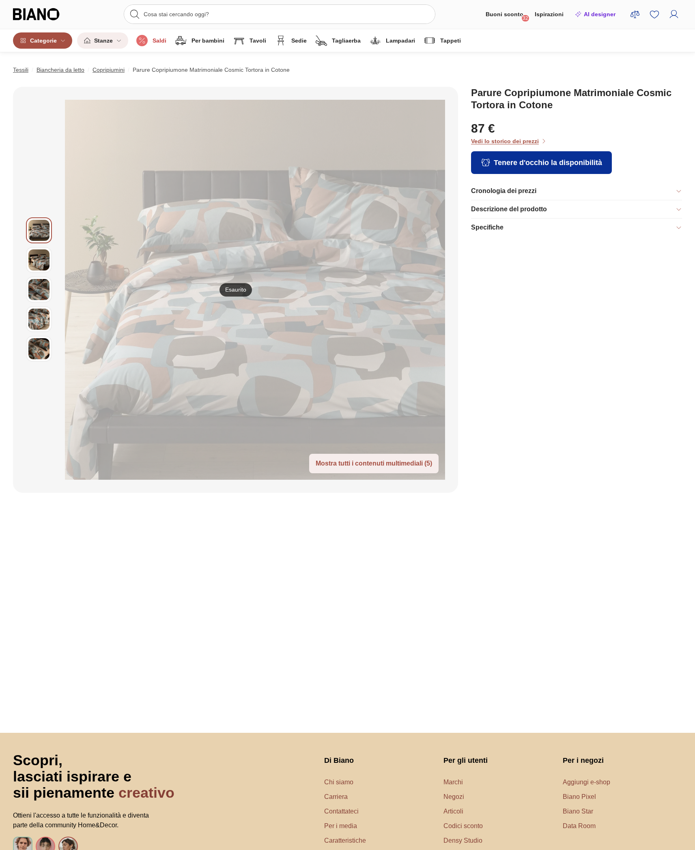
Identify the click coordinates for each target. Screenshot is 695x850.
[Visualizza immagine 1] (39, 230)
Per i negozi (583, 760)
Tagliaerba (346, 40)
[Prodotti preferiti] (654, 14)
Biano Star (578, 811)
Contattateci (341, 811)
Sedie (299, 40)
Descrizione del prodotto (509, 209)
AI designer (599, 14)
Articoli (453, 811)
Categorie (43, 40)
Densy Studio (462, 840)
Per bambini (208, 40)
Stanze (103, 40)
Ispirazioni (549, 14)
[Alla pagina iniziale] (45, 14)
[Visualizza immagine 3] (39, 290)
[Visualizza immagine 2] (39, 260)
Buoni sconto (507, 16)
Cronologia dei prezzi (503, 190)
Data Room (579, 825)
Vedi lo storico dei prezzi (505, 141)
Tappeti (450, 40)
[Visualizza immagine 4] (39, 319)
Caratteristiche (345, 840)
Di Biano (339, 760)
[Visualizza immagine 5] (39, 349)
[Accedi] (674, 14)
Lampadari (400, 40)
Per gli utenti (465, 760)
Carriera (336, 796)
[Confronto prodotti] (635, 14)
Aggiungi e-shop (586, 782)
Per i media (340, 825)
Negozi (453, 796)
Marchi (453, 782)
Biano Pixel (579, 796)
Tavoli (258, 40)
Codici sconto (463, 825)
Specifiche (487, 227)
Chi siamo (338, 782)
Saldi (159, 40)
